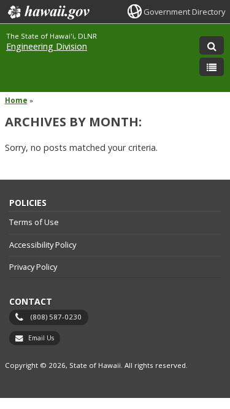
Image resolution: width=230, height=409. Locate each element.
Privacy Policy (33, 266)
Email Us (41, 338)
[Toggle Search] (211, 45)
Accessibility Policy (42, 244)
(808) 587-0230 (56, 316)
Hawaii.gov (47, 12)
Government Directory (184, 11)
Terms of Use (34, 221)
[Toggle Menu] (211, 67)
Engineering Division (46, 46)
